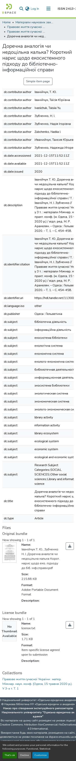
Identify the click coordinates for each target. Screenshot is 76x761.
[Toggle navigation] (48, 8)
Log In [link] (35, 9)
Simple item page (38, 81)
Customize (40, 755)
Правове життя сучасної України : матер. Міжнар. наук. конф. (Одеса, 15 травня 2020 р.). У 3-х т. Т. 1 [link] (26, 32)
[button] (9, 9)
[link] (70, 546)
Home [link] (6, 22)
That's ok (10, 755)
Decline (24, 755)
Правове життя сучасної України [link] (26, 27)
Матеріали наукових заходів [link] (34, 22)
